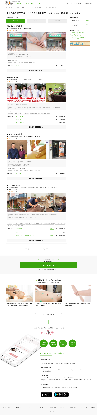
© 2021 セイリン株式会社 (48, 411)
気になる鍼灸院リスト (87, 3)
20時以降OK (81, 32)
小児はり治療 (18, 173)
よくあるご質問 (18, 407)
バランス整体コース (20, 122)
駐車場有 (82, 37)
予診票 (75, 3)
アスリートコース (19, 116)
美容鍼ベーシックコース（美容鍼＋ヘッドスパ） (26, 235)
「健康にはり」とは (6, 407)
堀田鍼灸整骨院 (13, 77)
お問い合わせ (84, 407)
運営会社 (93, 407)
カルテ (79, 3)
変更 (87, 20)
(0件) (16, 30)
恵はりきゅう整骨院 (14, 26)
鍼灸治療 (17, 65)
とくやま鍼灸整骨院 (14, 134)
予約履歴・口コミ (68, 3)
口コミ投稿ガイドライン (31, 407)
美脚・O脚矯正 (19, 228)
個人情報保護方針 (52, 407)
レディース (73, 37)
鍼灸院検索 (20, 3)
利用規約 (42, 407)
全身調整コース (19, 119)
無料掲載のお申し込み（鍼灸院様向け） (68, 407)
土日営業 (73, 32)
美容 (72, 35)
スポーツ (79, 35)
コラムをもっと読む (48, 314)
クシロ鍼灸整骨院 (14, 185)
